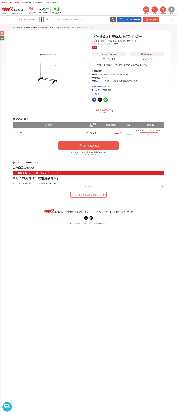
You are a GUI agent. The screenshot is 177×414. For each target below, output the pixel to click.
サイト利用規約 (112, 212)
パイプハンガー (55, 27)
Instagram (91, 218)
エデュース (8, 2)
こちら (85, 154)
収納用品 (44, 27)
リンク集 (79, 212)
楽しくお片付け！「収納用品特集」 (35, 178)
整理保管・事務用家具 (31, 27)
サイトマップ (127, 212)
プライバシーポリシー (94, 212)
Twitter (86, 218)
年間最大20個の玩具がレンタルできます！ (30, 2)
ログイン (149, 134)
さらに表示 (87, 186)
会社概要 (69, 212)
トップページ (17, 27)
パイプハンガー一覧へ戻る (27, 162)
